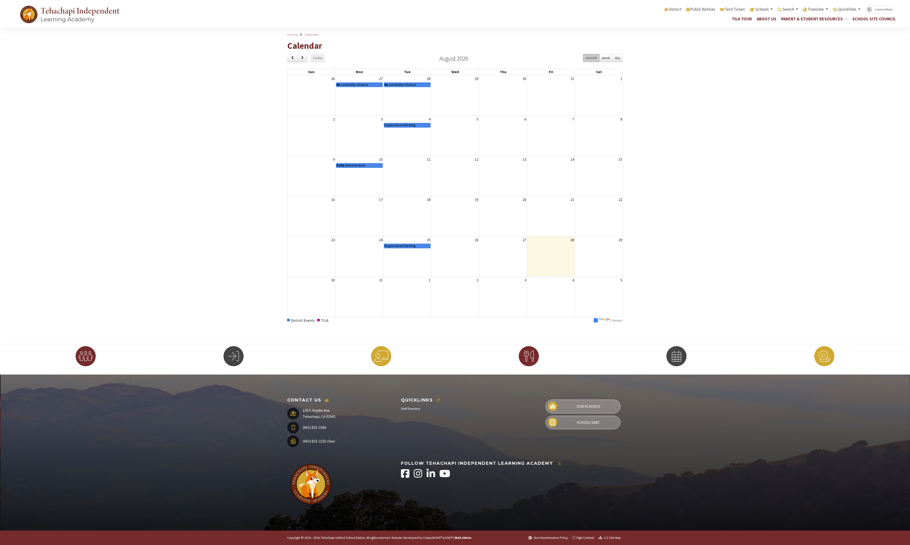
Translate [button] (816, 9)
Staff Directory (410, 409)
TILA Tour (742, 19)
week (606, 57)
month (591, 57)
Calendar (311, 34)
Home (292, 34)
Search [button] (788, 9)
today (317, 57)
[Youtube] (444, 476)
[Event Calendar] (676, 356)
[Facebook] (405, 476)
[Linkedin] (431, 476)
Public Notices (702, 9)
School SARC (588, 422)
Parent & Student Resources (812, 19)
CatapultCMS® (432, 538)
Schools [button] (762, 9)
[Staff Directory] (85, 356)
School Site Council (871, 19)
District (675, 9)
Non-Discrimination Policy (550, 538)
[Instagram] (418, 476)
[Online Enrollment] (381, 356)
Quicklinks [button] (847, 9)
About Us (766, 19)
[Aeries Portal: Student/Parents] (233, 356)
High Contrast (585, 538)
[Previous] (292, 58)
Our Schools (588, 406)
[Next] (302, 58)
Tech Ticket (735, 9)
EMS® (449, 538)
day (617, 57)
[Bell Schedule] (824, 356)
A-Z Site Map (612, 538)
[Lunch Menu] (529, 356)
